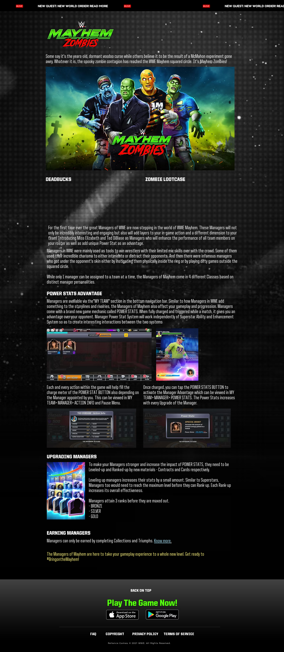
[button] (114, 634)
